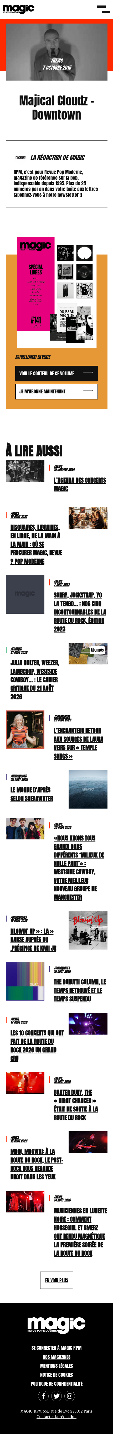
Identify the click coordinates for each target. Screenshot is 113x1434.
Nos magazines (56, 1356)
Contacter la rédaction (56, 1417)
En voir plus (56, 1280)
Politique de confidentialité (57, 1383)
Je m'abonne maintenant (42, 391)
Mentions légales (56, 1365)
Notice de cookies (56, 1374)
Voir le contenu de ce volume (46, 373)
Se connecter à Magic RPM (56, 1347)
